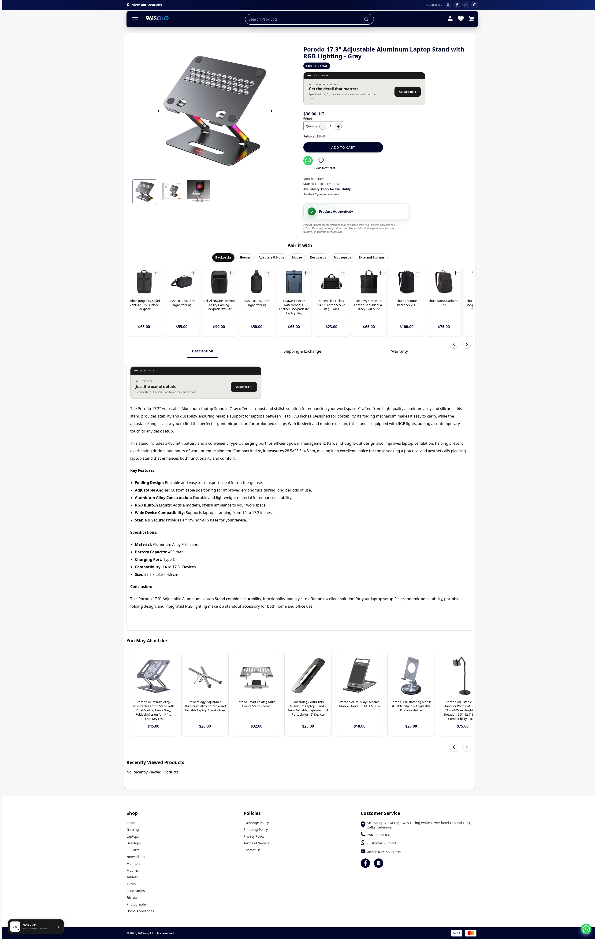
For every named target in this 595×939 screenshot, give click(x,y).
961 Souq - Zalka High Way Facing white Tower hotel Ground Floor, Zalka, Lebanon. (419, 825)
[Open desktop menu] (135, 19)
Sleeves (245, 257)
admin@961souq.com (384, 852)
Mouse (297, 257)
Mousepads (342, 257)
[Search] (366, 19)
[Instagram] (448, 5)
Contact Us (252, 850)
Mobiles (132, 870)
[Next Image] (271, 111)
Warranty (399, 351)
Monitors (133, 863)
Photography (136, 904)
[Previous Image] (158, 111)
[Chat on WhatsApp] (586, 929)
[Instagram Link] (378, 863)
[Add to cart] (156, 273)
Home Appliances (140, 911)
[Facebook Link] (365, 863)
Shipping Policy (256, 829)
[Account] (450, 19)
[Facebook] (457, 5)
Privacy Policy (254, 836)
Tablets (132, 877)
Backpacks (223, 257)
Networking (135, 856)
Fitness (132, 897)
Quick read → (244, 386)
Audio (131, 884)
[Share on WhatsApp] (308, 160)
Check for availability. (336, 189)
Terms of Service (256, 843)
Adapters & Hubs (271, 257)
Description (202, 351)
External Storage (372, 257)
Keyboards (318, 257)
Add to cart (343, 147)
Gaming (132, 829)
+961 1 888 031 (379, 834)
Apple (131, 823)
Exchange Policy (256, 823)
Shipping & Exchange (302, 351)
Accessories (135, 890)
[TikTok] (465, 5)
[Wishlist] (461, 19)
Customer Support (381, 843)
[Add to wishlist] (321, 160)
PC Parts (132, 850)
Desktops (133, 843)
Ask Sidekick (407, 91)
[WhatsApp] (474, 5)
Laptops (132, 836)
